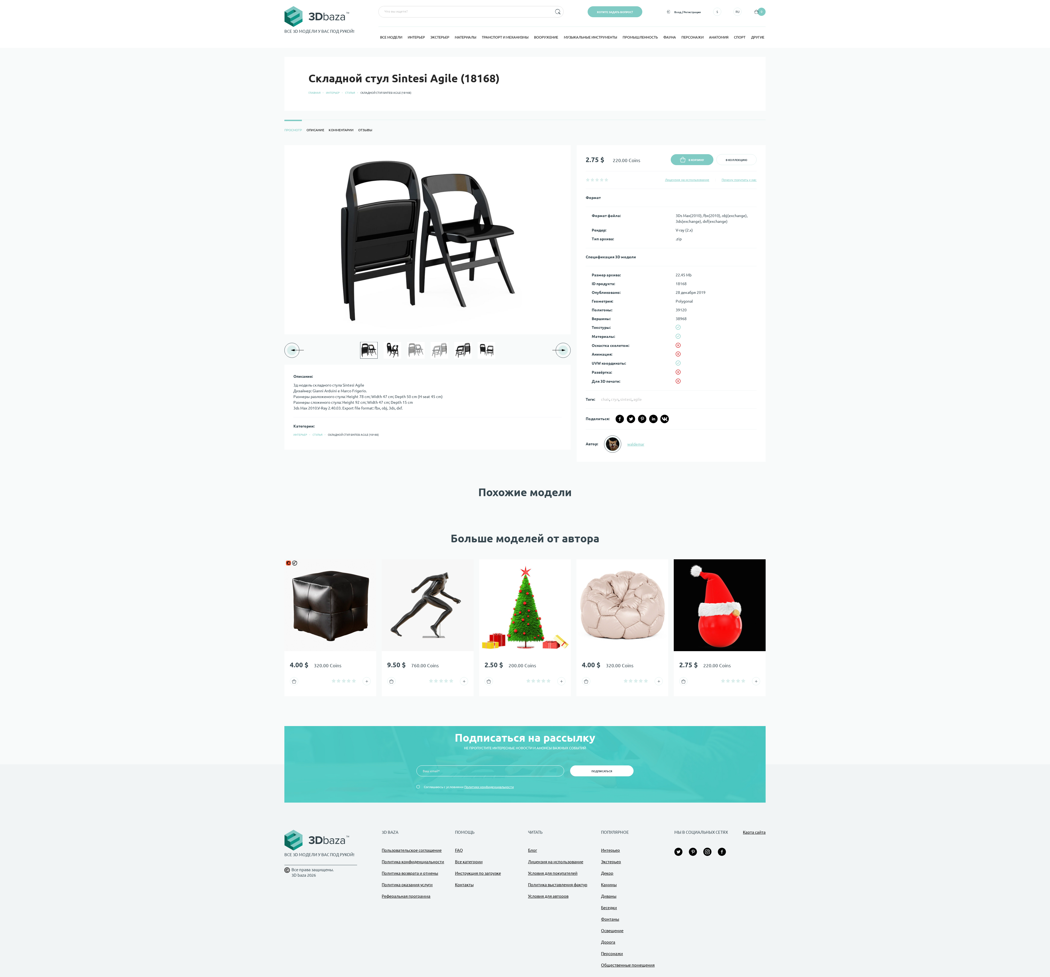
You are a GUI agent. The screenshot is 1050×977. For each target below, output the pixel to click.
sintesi (626, 399)
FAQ (459, 850)
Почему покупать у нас (739, 180)
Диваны (608, 896)
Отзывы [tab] (365, 130)
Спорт (739, 37)
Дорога (608, 942)
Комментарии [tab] (341, 130)
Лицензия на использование (687, 180)
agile (637, 399)
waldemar (635, 444)
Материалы (465, 37)
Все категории (469, 861)
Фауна (669, 37)
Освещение (612, 930)
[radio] (588, 180)
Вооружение (546, 37)
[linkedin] (653, 419)
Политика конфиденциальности (413, 861)
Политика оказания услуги (407, 884)
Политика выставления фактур (557, 884)
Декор (607, 873)
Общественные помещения (628, 965)
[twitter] (631, 419)
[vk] (664, 419)
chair (605, 399)
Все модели (391, 37)
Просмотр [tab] (293, 130)
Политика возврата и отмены (410, 873)
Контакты (464, 884)
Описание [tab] (315, 130)
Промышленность (640, 37)
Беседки (609, 907)
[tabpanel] (525, 303)
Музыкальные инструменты (590, 37)
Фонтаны (610, 919)
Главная (314, 92)
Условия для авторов (548, 896)
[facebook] (620, 419)
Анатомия (718, 37)
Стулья (350, 92)
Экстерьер (439, 37)
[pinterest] (642, 419)
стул (615, 399)
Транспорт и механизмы (505, 37)
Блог (532, 850)
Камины (609, 884)
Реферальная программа (406, 896)
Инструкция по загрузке (478, 873)
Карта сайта (754, 832)
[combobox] (465, 11)
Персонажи (692, 37)
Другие (757, 37)
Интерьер (416, 37)
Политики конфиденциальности (489, 787)
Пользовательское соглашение (412, 850)
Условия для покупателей (553, 873)
